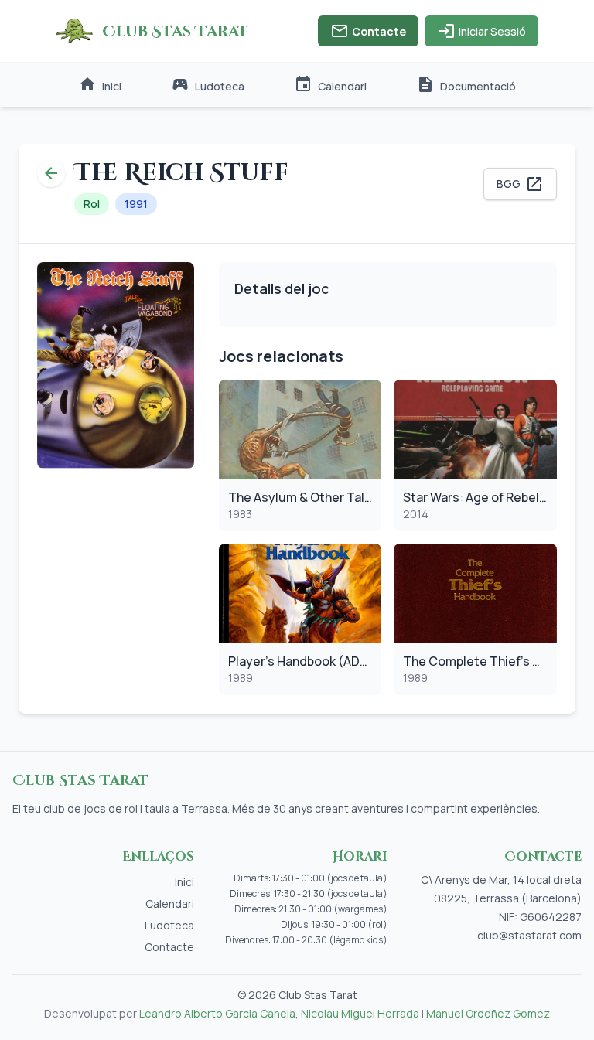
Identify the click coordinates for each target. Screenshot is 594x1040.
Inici (99, 84)
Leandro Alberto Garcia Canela (217, 1013)
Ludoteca (207, 84)
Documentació (466, 84)
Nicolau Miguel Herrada (360, 1013)
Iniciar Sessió (481, 31)
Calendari (330, 84)
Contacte (368, 31)
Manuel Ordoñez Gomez (488, 1013)
